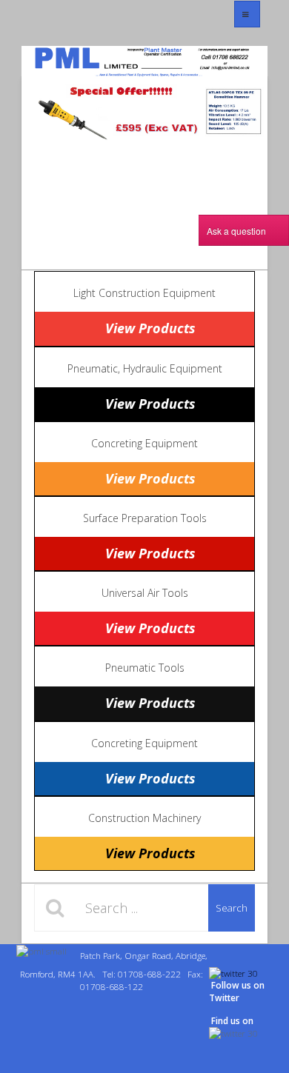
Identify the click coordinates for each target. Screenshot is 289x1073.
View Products (150, 328)
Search (232, 908)
